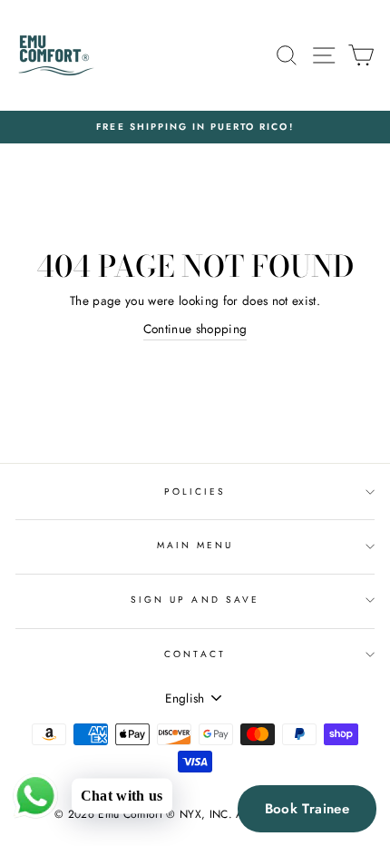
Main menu (195, 545)
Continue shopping (195, 329)
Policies (195, 491)
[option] (195, 127)
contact (194, 654)
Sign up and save (195, 599)
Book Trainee (307, 809)
